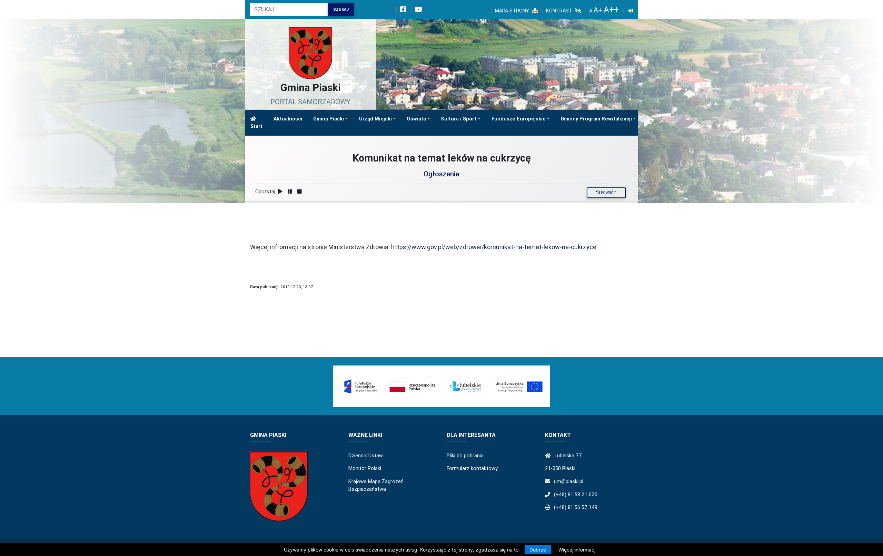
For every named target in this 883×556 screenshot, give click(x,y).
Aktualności (288, 119)
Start (256, 126)
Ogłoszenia (441, 173)
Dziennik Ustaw (365, 455)
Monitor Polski (364, 468)
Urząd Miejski (375, 119)
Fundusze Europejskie (519, 119)
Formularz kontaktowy (472, 468)
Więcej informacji (577, 550)
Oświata (416, 119)
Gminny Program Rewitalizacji (596, 119)
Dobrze (537, 550)
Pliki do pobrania (465, 455)
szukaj (341, 9)
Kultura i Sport (458, 119)
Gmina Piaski (328, 119)
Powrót (608, 193)
